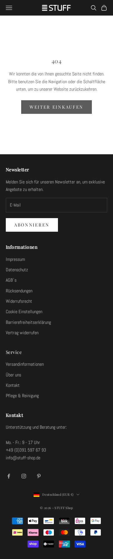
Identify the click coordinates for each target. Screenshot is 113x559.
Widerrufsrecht (19, 301)
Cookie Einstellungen (24, 312)
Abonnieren (32, 225)
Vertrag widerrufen (22, 333)
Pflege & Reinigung (22, 396)
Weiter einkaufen (56, 107)
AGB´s (11, 280)
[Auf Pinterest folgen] (39, 476)
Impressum (15, 259)
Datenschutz (17, 270)
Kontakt (13, 385)
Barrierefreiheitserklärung (28, 322)
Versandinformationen (25, 364)
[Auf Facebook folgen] (9, 476)
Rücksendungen (19, 291)
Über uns (13, 375)
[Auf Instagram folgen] (24, 476)
